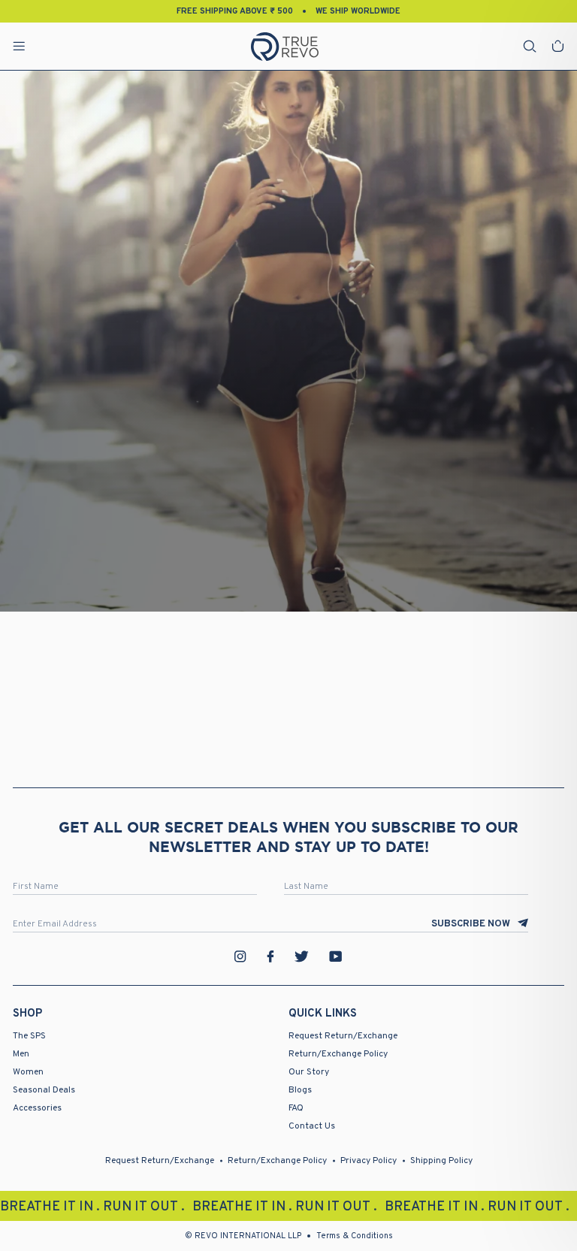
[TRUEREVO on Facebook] (270, 956)
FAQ (296, 1108)
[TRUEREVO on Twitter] (301, 956)
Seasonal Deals (44, 1090)
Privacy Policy (368, 1161)
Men (21, 1054)
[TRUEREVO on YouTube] (336, 956)
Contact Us (311, 1126)
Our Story (308, 1072)
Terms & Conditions (354, 1236)
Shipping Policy (441, 1161)
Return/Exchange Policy (338, 1054)
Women (28, 1072)
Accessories (37, 1108)
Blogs (300, 1090)
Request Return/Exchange (342, 1036)
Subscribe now (470, 924)
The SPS (29, 1036)
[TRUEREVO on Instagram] (240, 956)
